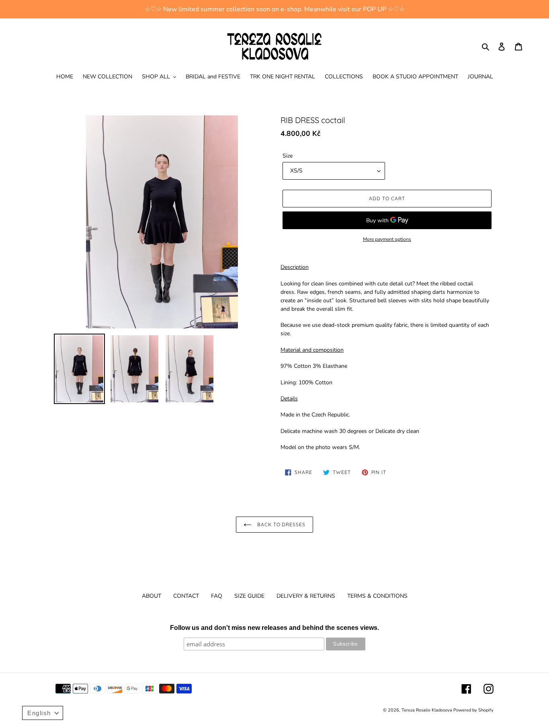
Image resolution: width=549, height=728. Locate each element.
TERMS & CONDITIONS (377, 596)
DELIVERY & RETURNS (306, 596)
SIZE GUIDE (249, 596)
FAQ (216, 596)
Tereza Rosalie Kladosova (427, 710)
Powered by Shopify (473, 710)
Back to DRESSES (280, 524)
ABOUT (151, 596)
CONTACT (186, 596)
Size (288, 156)
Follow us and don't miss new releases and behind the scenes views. (274, 627)
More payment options (387, 239)
